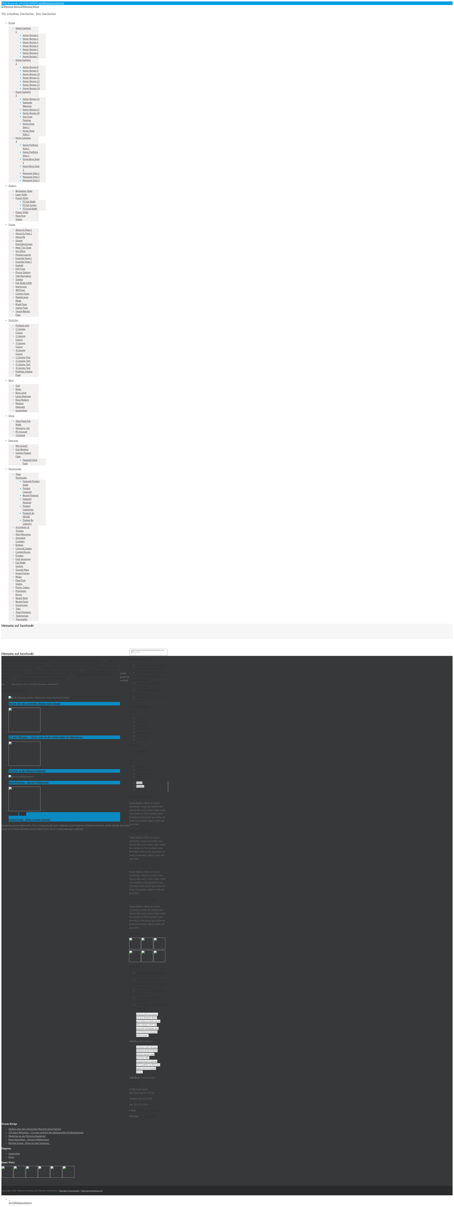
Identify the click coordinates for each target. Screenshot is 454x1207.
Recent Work (22, 598)
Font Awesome (23, 559)
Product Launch (23, 254)
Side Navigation (23, 276)
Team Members (23, 612)
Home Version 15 (31, 99)
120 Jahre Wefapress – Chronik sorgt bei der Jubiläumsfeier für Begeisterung (45, 737)
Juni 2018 (140, 718)
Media (19, 576)
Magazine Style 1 (31, 173)
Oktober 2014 (143, 728)
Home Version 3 (30, 42)
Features (13, 440)
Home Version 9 (30, 70)
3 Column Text (23, 364)
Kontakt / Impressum (69, 1190)
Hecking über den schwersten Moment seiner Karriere (34, 703)
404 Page (20, 290)
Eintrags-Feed (143, 769)
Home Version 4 (30, 45)
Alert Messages (23, 534)
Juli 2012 (140, 739)
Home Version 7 (30, 56)
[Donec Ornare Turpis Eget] (135, 948)
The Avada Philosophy (139, 831)
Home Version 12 (31, 81)
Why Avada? (21, 445)
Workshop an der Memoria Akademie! (27, 771)
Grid (18, 385)
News (18, 389)
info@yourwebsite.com (148, 1110)
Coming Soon (22, 293)
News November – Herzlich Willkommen (29, 782)
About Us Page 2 (24, 233)
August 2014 (142, 735)
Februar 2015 (142, 725)
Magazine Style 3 (31, 180)
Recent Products (30, 495)
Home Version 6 (30, 53)
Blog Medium (22, 399)
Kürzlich (140, 786)
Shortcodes (15, 468)
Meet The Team (23, 247)
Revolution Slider (24, 191)
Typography (21, 619)
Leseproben (21, 410)
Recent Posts (22, 601)
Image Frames (23, 573)
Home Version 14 (31, 88)
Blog (11, 380)
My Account (21, 431)
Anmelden (141, 766)
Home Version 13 (31, 84)
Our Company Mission (140, 796)
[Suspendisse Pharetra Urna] (159, 961)
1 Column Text (23, 357)
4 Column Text (23, 368)
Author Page (22, 307)
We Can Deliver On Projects (142, 900)
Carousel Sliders (24, 548)
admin (8, 684)
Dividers (20, 555)
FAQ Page (20, 268)
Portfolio (13, 320)
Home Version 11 (31, 77)
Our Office (21, 251)
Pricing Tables (23, 587)
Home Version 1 (30, 35)
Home (12, 22)
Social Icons (22, 605)
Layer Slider (21, 194)
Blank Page (21, 304)
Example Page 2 (24, 261)
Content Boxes (23, 552)
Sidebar (19, 279)
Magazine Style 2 (31, 176)
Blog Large (21, 392)
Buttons (19, 545)
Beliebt (139, 783)
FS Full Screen (30, 205)
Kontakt (19, 265)
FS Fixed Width (30, 208)
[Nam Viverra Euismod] (135, 961)
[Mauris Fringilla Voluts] (147, 948)
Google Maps (22, 569)
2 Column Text (23, 360)
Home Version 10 (31, 74)
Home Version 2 (30, 38)
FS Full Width (29, 201)
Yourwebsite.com (147, 1116)
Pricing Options (23, 272)
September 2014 (144, 732)
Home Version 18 (31, 113)
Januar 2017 (142, 721)
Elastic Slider (22, 212)
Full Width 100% (24, 283)
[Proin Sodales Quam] (159, 948)
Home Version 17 (31, 109)
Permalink (13, 813)
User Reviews (22, 449)
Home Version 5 (30, 49)
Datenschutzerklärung (92, 1190)
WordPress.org (143, 777)
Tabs (18, 608)
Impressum (21, 286)
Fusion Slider (22, 198)
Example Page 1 (24, 258)
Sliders (12, 185)
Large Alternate (23, 396)
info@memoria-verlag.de (51, 3)
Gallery (22, 813)
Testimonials (22, 615)
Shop (11, 415)
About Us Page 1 (24, 229)
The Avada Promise (138, 865)
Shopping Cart (23, 428)
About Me (20, 237)
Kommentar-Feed (145, 773)
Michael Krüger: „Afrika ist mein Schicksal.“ (30, 819)
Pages (12, 224)
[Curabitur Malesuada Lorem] (147, 961)
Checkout (20, 435)
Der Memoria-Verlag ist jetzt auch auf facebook (24, 660)
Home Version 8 (30, 67)
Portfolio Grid (22, 325)
